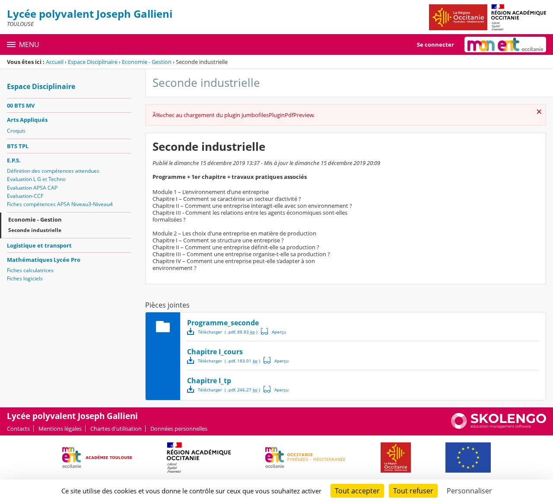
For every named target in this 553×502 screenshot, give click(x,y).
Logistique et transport (39, 245)
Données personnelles (178, 428)
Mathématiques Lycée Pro (43, 260)
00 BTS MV (21, 105)
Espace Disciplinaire (93, 62)
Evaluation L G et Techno (36, 179)
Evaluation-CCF (25, 196)
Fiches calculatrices (30, 270)
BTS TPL (18, 146)
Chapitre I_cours (215, 351)
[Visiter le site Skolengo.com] (498, 427)
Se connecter (435, 44)
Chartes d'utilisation (116, 428)
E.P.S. (14, 160)
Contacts (18, 428)
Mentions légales (60, 428)
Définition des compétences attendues (53, 171)
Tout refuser (413, 491)
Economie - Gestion (147, 62)
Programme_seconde (223, 322)
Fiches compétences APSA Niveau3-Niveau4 (60, 204)
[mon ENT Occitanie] (505, 44)
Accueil (55, 62)
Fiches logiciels (25, 278)
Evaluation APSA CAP (32, 187)
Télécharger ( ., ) (228, 332)
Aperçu (273, 331)
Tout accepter (357, 491)
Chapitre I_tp (209, 380)
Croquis (16, 130)
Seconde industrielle (34, 230)
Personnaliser (469, 491)
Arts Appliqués (27, 120)
